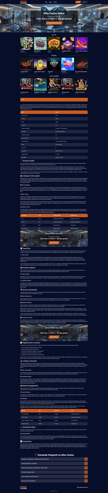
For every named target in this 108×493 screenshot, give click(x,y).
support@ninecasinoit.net (82, 487)
